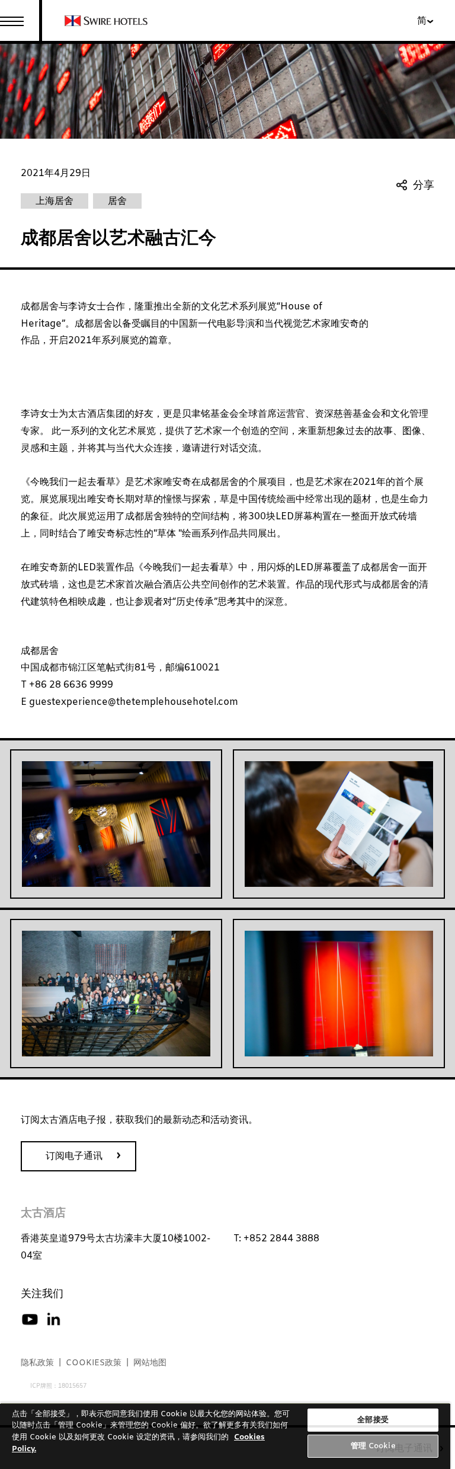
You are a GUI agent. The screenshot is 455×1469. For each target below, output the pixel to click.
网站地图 (149, 1363)
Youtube (30, 1320)
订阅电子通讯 (74, 1156)
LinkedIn (53, 1320)
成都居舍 (40, 651)
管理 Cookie (373, 1446)
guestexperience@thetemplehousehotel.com (132, 702)
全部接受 (373, 1420)
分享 (423, 186)
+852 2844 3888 (281, 1238)
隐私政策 (37, 1363)
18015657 (72, 1386)
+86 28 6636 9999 (70, 685)
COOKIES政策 (93, 1363)
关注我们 (42, 1294)
